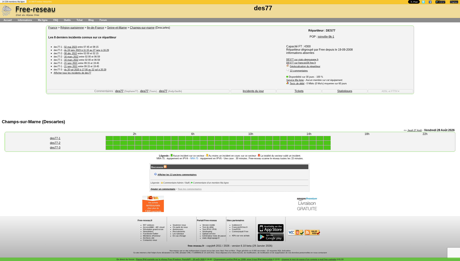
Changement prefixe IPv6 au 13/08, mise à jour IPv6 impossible (243, 259)
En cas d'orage (179, 236)
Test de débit (207, 227)
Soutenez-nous (179, 225)
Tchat (79, 20)
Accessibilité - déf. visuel (153, 227)
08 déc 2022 (70, 53)
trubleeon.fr (237, 225)
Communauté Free (240, 231)
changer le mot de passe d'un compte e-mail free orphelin (309, 259)
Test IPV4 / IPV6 (209, 229)
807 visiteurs (148, 225)
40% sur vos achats (241, 236)
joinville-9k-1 (326, 36)
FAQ (55, 20)
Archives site (148, 238)
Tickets (299, 91)
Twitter (155, 234)
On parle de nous (180, 227)
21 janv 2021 (70, 63)
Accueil (8, 20)
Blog (91, 20)
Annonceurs (178, 229)
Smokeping (207, 231)
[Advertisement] (230, 106)
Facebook (147, 234)
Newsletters (148, 231)
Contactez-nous (150, 240)
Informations (25, 20)
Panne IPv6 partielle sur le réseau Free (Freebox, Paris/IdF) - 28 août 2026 (170, 259)
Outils (67, 20)
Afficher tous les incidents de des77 (72, 73)
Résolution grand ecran (153, 229)
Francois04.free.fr (240, 227)
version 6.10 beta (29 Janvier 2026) (252, 245)
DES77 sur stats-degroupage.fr (302, 59)
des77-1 (55, 138)
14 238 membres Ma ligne (13, 2)
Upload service (208, 234)
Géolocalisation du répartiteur (305, 66)
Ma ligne (42, 20)
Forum (103, 20)
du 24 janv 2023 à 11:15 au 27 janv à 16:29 (86, 50)
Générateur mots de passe (214, 236)
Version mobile (208, 225)
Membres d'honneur (151, 236)
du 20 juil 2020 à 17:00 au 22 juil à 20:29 (85, 69)
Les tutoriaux (178, 234)
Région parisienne (72, 27)
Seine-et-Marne (117, 27)
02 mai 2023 (70, 47)
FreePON (236, 229)
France (52, 27)
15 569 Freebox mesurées (40, 2)
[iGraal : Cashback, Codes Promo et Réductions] (153, 211)
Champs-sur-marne (142, 27)
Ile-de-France (95, 27)
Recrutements (179, 231)
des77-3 (55, 147)
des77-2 (55, 142)
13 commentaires (299, 70)
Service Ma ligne (295, 80)
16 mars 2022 (71, 56)
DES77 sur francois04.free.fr (301, 62)
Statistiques (344, 91)
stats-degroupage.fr (211, 238)
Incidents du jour (253, 91)
